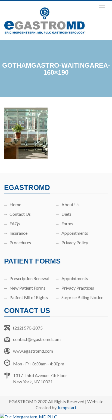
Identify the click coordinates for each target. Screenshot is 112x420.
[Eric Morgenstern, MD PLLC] (56, 417)
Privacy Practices (77, 287)
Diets (66, 214)
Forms (67, 223)
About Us (70, 204)
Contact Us (20, 214)
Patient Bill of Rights (29, 297)
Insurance (18, 233)
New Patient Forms (27, 287)
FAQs (15, 223)
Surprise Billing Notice (82, 297)
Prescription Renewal (29, 278)
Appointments (74, 233)
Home (15, 204)
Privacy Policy (74, 242)
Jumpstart (66, 407)
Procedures (20, 242)
